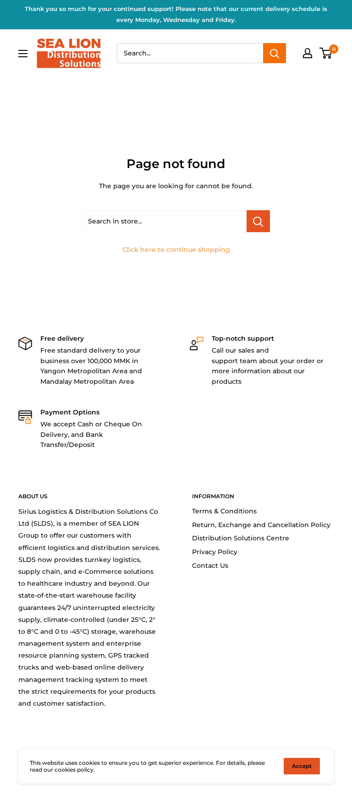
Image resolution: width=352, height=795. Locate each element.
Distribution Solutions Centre (240, 538)
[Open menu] (23, 53)
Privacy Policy (214, 552)
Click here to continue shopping (176, 249)
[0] (326, 53)
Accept (302, 765)
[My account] (307, 53)
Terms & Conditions (224, 511)
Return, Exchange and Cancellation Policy (261, 525)
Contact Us (210, 565)
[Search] (274, 53)
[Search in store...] (258, 221)
